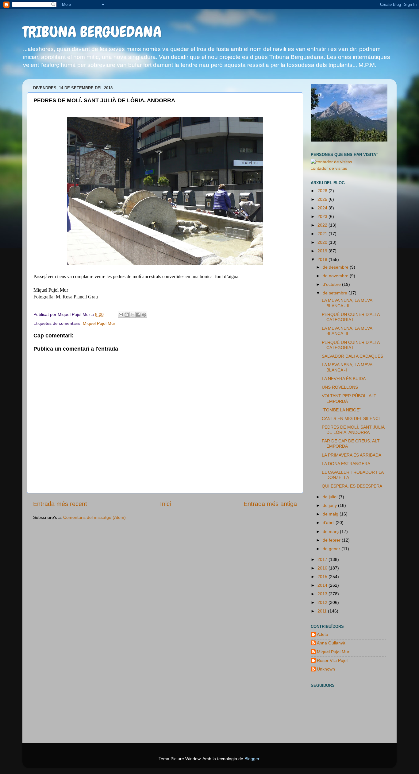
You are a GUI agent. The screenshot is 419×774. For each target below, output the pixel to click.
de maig (331, 513)
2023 (323, 216)
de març (331, 531)
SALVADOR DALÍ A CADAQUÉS (352, 356)
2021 (323, 233)
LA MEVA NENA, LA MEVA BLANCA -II (347, 331)
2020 (323, 242)
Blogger (251, 758)
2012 (323, 602)
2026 (323, 190)
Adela (322, 634)
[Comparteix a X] (132, 315)
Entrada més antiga (270, 503)
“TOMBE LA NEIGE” (341, 409)
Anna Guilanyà (331, 642)
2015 (323, 576)
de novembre (336, 275)
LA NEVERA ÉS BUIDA (344, 378)
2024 (323, 207)
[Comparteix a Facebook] (138, 315)
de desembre (336, 267)
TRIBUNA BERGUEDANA (92, 32)
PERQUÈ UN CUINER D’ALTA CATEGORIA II (350, 317)
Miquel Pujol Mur (99, 323)
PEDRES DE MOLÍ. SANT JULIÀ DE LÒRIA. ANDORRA (353, 430)
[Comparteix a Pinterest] (144, 315)
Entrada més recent (60, 503)
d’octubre (332, 284)
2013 (323, 593)
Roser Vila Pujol (332, 660)
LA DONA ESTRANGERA (346, 463)
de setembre (335, 292)
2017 (323, 559)
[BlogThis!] (127, 315)
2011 (322, 611)
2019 (323, 250)
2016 (323, 568)
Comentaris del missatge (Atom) (94, 517)
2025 (323, 199)
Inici (165, 503)
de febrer (332, 540)
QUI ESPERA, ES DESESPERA (352, 486)
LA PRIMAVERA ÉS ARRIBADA (351, 455)
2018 (323, 259)
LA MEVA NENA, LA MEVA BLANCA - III (347, 303)
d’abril (329, 522)
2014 (323, 585)
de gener (332, 548)
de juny (330, 505)
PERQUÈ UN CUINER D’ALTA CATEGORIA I (350, 345)
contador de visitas (329, 168)
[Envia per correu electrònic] (121, 315)
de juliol (331, 496)
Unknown (326, 669)
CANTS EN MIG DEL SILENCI (351, 418)
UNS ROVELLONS (340, 387)
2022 (323, 225)
